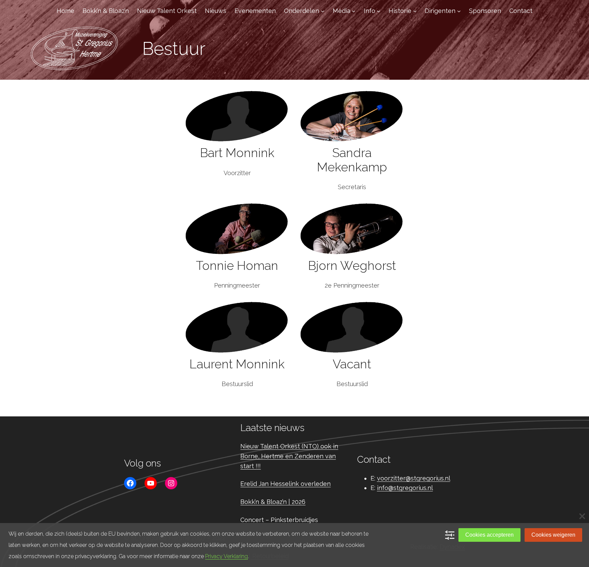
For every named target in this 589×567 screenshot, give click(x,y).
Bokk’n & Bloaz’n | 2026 (272, 501)
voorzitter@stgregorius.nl (413, 478)
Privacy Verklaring (226, 556)
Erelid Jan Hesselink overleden (285, 483)
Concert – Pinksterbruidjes (279, 519)
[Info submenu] (378, 11)
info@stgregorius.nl (405, 487)
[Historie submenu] (415, 11)
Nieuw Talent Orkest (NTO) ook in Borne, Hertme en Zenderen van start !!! (289, 456)
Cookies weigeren (553, 535)
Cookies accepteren (489, 535)
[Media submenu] (354, 11)
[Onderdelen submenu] (322, 11)
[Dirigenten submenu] (459, 11)
